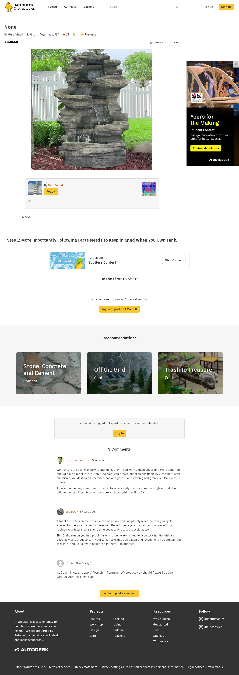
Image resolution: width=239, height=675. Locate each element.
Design (94, 630)
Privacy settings (111, 667)
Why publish (161, 619)
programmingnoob (78, 460)
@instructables (214, 619)
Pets (42, 34)
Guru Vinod (15, 34)
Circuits (95, 619)
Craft (93, 636)
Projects (52, 7)
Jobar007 (72, 512)
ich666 (70, 563)
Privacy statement (85, 667)
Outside (118, 630)
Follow (51, 192)
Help (156, 630)
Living (31, 34)
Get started (160, 625)
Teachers (88, 7)
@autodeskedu (214, 627)
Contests (70, 7)
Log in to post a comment (119, 593)
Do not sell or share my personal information (154, 667)
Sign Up (226, 7)
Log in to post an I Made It (119, 309)
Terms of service (59, 667)
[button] (176, 42)
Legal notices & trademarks (205, 667)
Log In (209, 7)
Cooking (118, 619)
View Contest (173, 260)
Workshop (96, 625)
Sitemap (158, 636)
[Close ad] (236, 64)
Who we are (160, 641)
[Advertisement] (213, 113)
